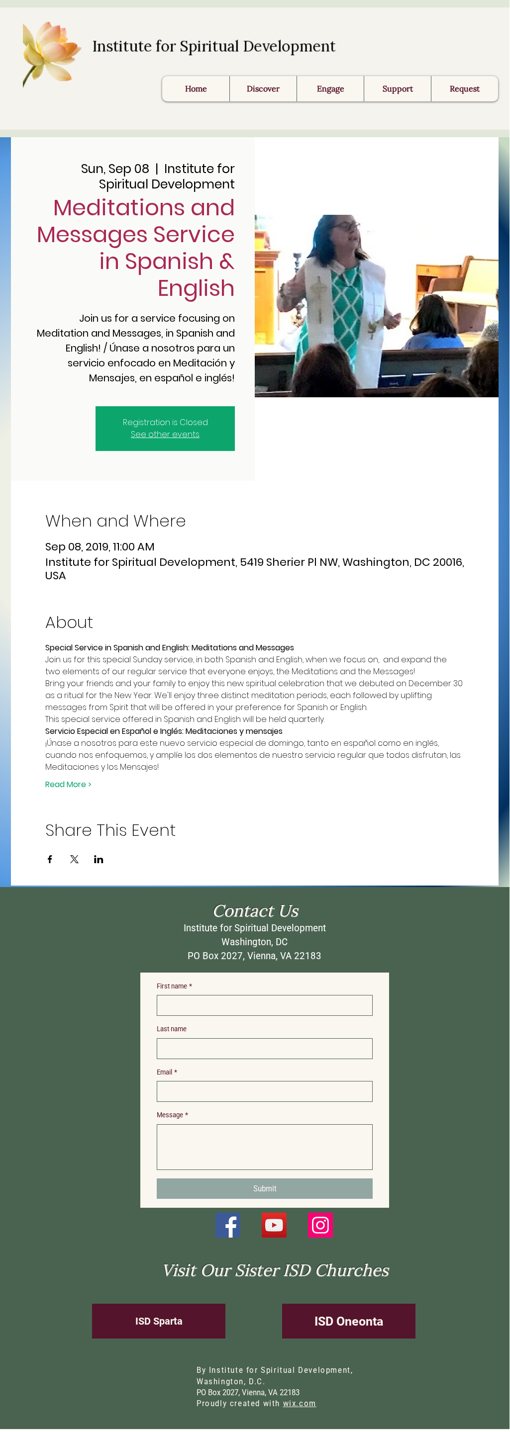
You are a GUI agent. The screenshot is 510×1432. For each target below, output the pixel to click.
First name (174, 986)
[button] (464, 88)
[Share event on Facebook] (50, 859)
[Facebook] (227, 1225)
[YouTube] (274, 1225)
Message (172, 1115)
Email (167, 1072)
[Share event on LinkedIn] (98, 859)
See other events (165, 434)
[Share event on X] (74, 859)
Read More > (68, 784)
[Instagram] (320, 1225)
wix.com (299, 1403)
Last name (172, 1029)
